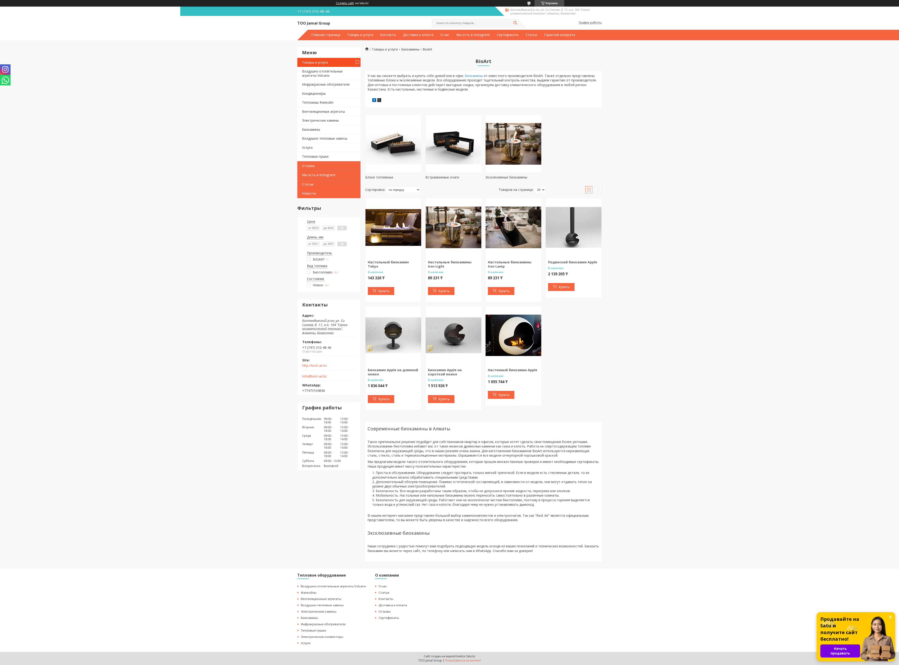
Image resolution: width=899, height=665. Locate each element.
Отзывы (308, 166)
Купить (384, 291)
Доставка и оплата (418, 34)
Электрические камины (320, 120)
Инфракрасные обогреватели (326, 84)
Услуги (307, 147)
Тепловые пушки (315, 156)
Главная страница (325, 34)
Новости (309, 193)
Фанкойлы (309, 592)
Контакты (388, 34)
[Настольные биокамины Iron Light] (453, 227)
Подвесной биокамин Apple (572, 262)
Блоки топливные (379, 177)
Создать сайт (345, 3)
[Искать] (515, 23)
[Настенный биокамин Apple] (513, 335)
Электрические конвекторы (322, 637)
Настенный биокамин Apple (512, 370)
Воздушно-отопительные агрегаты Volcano (322, 73)
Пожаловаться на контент (463, 660)
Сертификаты (508, 34)
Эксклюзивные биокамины (506, 177)
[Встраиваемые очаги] (453, 143)
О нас (444, 34)
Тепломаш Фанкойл (317, 102)
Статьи (531, 34)
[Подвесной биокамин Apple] (573, 227)
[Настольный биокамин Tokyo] (393, 227)
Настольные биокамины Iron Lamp (509, 264)
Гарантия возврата (559, 34)
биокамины (474, 75)
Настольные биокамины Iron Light (450, 264)
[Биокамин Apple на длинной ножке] (393, 335)
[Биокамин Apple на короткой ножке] (453, 335)
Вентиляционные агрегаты (323, 111)
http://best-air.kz (314, 365)
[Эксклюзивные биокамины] (513, 143)
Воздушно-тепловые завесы (324, 138)
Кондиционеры (314, 93)
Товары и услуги (360, 34)
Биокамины (311, 129)
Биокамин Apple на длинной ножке (393, 372)
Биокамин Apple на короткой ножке (445, 372)
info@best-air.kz (314, 376)
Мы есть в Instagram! (473, 34)
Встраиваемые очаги (442, 177)
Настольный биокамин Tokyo (388, 264)
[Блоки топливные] (393, 143)
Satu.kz (470, 656)
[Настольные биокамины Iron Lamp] (513, 227)
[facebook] (374, 100)
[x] (379, 100)
